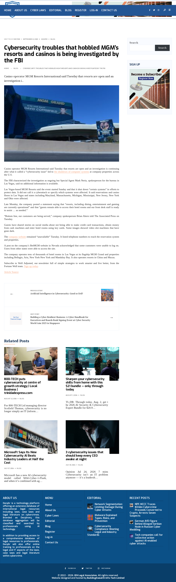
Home (7, 10)
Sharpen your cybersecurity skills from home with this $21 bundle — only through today (85, 384)
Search (134, 42)
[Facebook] (149, 10)
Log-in (94, 10)
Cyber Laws (38, 10)
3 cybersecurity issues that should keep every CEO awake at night (84, 455)
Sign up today (31, 266)
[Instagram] (158, 10)
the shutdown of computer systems (71, 171)
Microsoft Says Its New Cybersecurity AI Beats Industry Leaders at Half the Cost (24, 457)
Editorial (55, 10)
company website (17, 236)
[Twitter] (154, 10)
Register (80, 10)
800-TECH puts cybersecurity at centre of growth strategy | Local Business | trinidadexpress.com (22, 386)
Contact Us (109, 10)
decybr (17, 39)
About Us (21, 10)
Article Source (11, 272)
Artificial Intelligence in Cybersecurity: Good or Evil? (56, 292)
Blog (68, 10)
